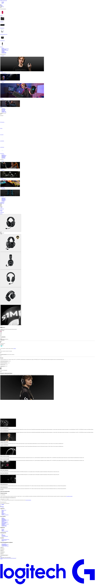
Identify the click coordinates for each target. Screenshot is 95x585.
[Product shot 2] (10, 243)
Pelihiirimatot (3, 518)
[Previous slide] (1, 489)
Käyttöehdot (1, 558)
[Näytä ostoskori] (0, 206)
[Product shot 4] (10, 278)
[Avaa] (1, 206)
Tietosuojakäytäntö (5, 558)
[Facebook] (2, 504)
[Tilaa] (7, 499)
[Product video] (11, 315)
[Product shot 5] (10, 296)
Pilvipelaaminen (4, 523)
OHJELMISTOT (2, 202)
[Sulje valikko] (0, 7)
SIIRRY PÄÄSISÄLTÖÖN (3, 0)
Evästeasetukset (10, 558)
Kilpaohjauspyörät (4, 520)
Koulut (2, 3)
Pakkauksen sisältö (3, 364)
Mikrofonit (3, 521)
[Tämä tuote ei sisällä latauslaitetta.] (0, 335)
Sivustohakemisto (14, 558)
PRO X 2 (1, 210)
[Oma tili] (0, 205)
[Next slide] (2, 489)
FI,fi (1, 5)
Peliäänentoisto (2, 212)
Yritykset (3, 2)
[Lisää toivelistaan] (1, 232)
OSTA (1, 6)
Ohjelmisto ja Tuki (2, 366)
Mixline (3, 530)
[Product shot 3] (10, 260)
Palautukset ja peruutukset (5, 536)
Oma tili (3, 540)
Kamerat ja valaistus (4, 522)
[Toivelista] (1, 204)
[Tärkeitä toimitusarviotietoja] (0, 352)
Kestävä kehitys (3, 513)
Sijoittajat (3, 511)
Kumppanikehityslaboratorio (5, 544)
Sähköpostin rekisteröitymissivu (5, 539)
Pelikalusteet (3, 524)
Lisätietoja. (14, 348)
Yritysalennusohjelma (4, 545)
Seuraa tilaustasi (4, 535)
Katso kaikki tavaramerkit (69, 496)
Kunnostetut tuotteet (4, 525)
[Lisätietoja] (0, 371)
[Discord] (3, 504)
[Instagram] (0, 504)
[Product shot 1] (10, 223)
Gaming (1, 207)
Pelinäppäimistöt (4, 519)
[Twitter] (1, 504)
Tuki (0, 4)
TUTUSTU (2, 113)
